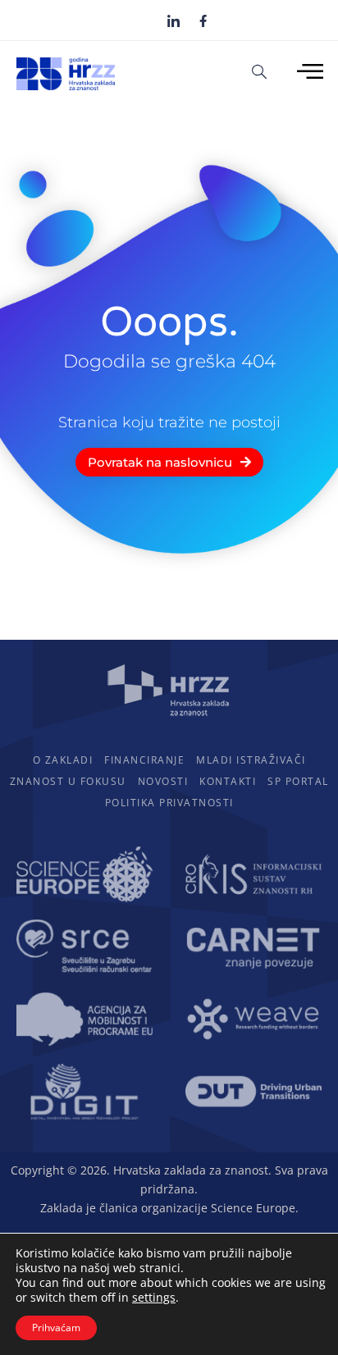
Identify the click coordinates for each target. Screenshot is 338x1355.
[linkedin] (173, 20)
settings (154, 1297)
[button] (259, 70)
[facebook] (203, 19)
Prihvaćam (56, 1327)
